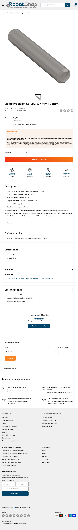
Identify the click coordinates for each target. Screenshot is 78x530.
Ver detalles (30, 176)
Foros (44, 450)
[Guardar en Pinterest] (64, 110)
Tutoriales (45, 459)
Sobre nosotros (47, 417)
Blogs (44, 453)
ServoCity (8, 108)
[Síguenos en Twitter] (7, 515)
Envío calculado (18, 124)
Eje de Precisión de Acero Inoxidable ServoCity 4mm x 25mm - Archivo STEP (31, 278)
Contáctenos (6, 438)
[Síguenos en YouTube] (17, 515)
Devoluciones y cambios (9, 426)
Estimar (10, 358)
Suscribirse (15, 493)
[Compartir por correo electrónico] (72, 110)
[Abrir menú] (3, 5)
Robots (44, 456)
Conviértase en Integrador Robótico (13, 450)
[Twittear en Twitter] (68, 110)
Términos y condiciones (49, 420)
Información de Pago (8, 435)
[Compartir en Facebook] (61, 110)
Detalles (12, 176)
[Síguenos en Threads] (28, 515)
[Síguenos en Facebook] (3, 515)
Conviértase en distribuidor (10, 456)
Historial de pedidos (8, 420)
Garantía (4, 432)
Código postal (63, 347)
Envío (4, 423)
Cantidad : (8, 152)
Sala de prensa (47, 426)
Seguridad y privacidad (49, 423)
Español (25, 507)
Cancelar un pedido (8, 429)
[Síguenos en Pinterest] (14, 515)
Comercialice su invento (9, 465)
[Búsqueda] (67, 5)
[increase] (26, 152)
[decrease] (15, 152)
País (6, 347)
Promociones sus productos (10, 459)
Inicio (3, 13)
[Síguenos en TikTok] (21, 515)
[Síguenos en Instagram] (10, 515)
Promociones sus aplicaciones (11, 462)
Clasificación (46, 462)
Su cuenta (5, 417)
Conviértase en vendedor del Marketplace (15, 453)
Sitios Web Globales (7, 507)
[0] (74, 5)
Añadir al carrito (39, 159)
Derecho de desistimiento (10, 441)
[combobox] (53, 5)
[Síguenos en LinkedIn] (25, 515)
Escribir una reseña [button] (39, 326)
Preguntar (48, 176)
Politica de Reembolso (11, 368)
